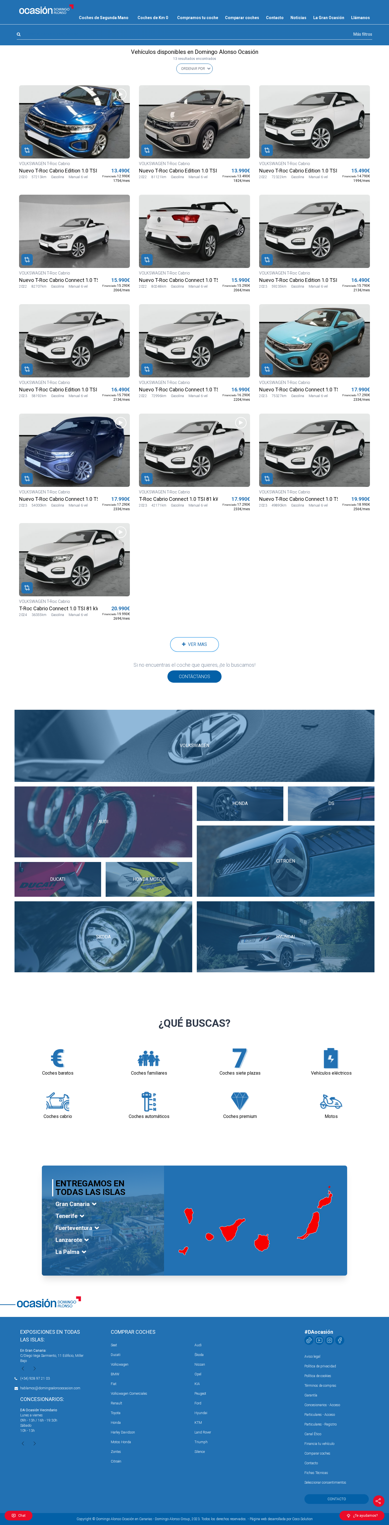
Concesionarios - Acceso (322, 1405)
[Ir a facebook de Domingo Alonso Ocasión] (339, 1340)
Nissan (200, 1365)
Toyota (115, 1413)
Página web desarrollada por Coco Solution (281, 1519)
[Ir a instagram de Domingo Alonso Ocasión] (329, 1340)
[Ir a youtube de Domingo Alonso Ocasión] (319, 1340)
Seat (114, 1345)
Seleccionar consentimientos (325, 1483)
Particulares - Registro (320, 1424)
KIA (197, 1384)
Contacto (275, 17)
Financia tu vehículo (319, 1444)
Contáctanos (194, 676)
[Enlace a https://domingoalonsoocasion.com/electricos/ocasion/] (331, 1058)
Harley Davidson (123, 1432)
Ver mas (196, 644)
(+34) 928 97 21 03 (35, 1378)
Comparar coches (242, 17)
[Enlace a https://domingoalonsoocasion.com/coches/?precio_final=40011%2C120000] (240, 1101)
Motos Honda (121, 1442)
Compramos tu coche (197, 17)
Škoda (199, 1355)
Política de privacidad (320, 1366)
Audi (198, 1345)
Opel (198, 1374)
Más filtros (362, 34)
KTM (198, 1423)
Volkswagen (119, 1365)
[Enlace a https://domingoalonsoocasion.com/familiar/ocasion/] (149, 1058)
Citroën (116, 1461)
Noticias (298, 17)
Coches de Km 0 (153, 17)
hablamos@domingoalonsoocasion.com (50, 1388)
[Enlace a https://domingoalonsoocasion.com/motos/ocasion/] (331, 1101)
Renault (116, 1403)
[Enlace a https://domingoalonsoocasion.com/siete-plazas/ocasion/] (240, 1058)
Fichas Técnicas (316, 1473)
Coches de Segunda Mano (103, 17)
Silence (200, 1452)
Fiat (113, 1384)
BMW (115, 1374)
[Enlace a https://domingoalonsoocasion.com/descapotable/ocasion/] (57, 1101)
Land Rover (203, 1432)
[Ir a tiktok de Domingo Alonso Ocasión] (309, 1340)
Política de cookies (317, 1376)
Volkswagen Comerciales (129, 1394)
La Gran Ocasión (328, 17)
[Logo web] (46, 9)
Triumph (201, 1442)
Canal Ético (312, 1434)
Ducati (115, 1355)
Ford (198, 1403)
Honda (116, 1423)
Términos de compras (320, 1386)
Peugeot (200, 1394)
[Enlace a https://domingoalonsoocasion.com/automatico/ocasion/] (149, 1101)
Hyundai (201, 1413)
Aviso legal (312, 1357)
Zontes (116, 1452)
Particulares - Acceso (319, 1415)
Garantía (310, 1395)
